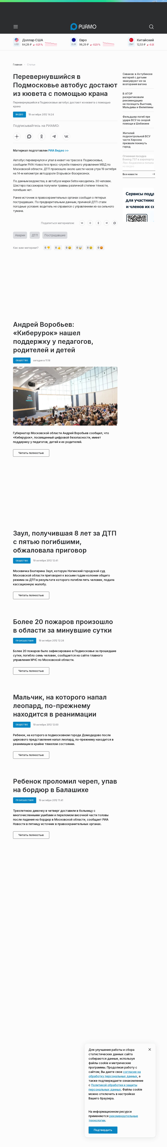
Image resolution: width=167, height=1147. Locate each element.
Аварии (20, 235)
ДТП (35, 235)
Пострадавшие (54, 235)
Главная (17, 64)
